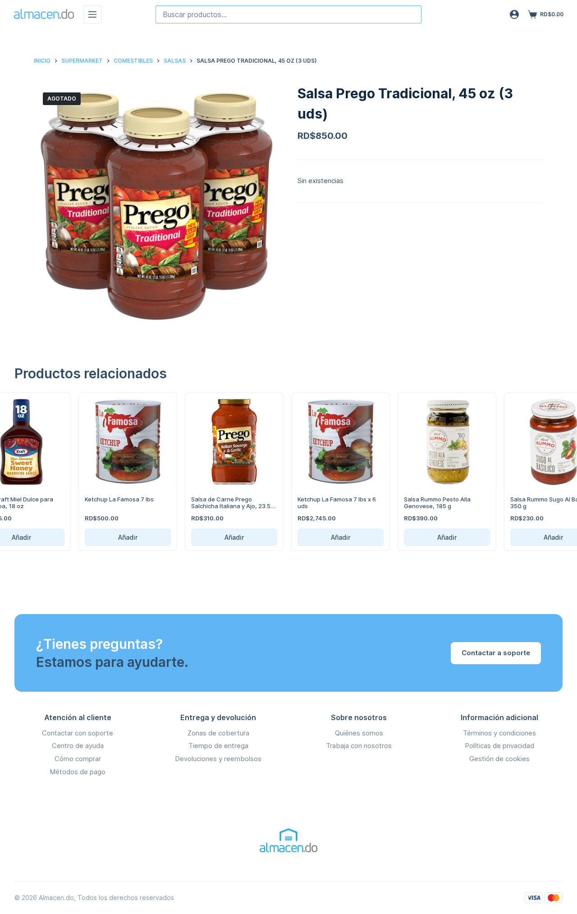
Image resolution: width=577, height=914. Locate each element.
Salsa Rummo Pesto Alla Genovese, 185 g (427, 503)
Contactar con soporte (77, 733)
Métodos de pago (77, 771)
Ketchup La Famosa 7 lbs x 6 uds (327, 503)
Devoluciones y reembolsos (218, 758)
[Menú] (92, 14)
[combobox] (288, 14)
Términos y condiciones (499, 733)
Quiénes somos (359, 733)
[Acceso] (514, 14)
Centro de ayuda (78, 745)
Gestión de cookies (499, 758)
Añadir (118, 537)
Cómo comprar (78, 758)
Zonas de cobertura (218, 733)
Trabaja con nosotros (359, 745)
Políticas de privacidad (499, 745)
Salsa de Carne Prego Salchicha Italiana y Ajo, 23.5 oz (221, 506)
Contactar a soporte (496, 652)
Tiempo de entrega (218, 745)
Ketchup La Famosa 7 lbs (109, 499)
